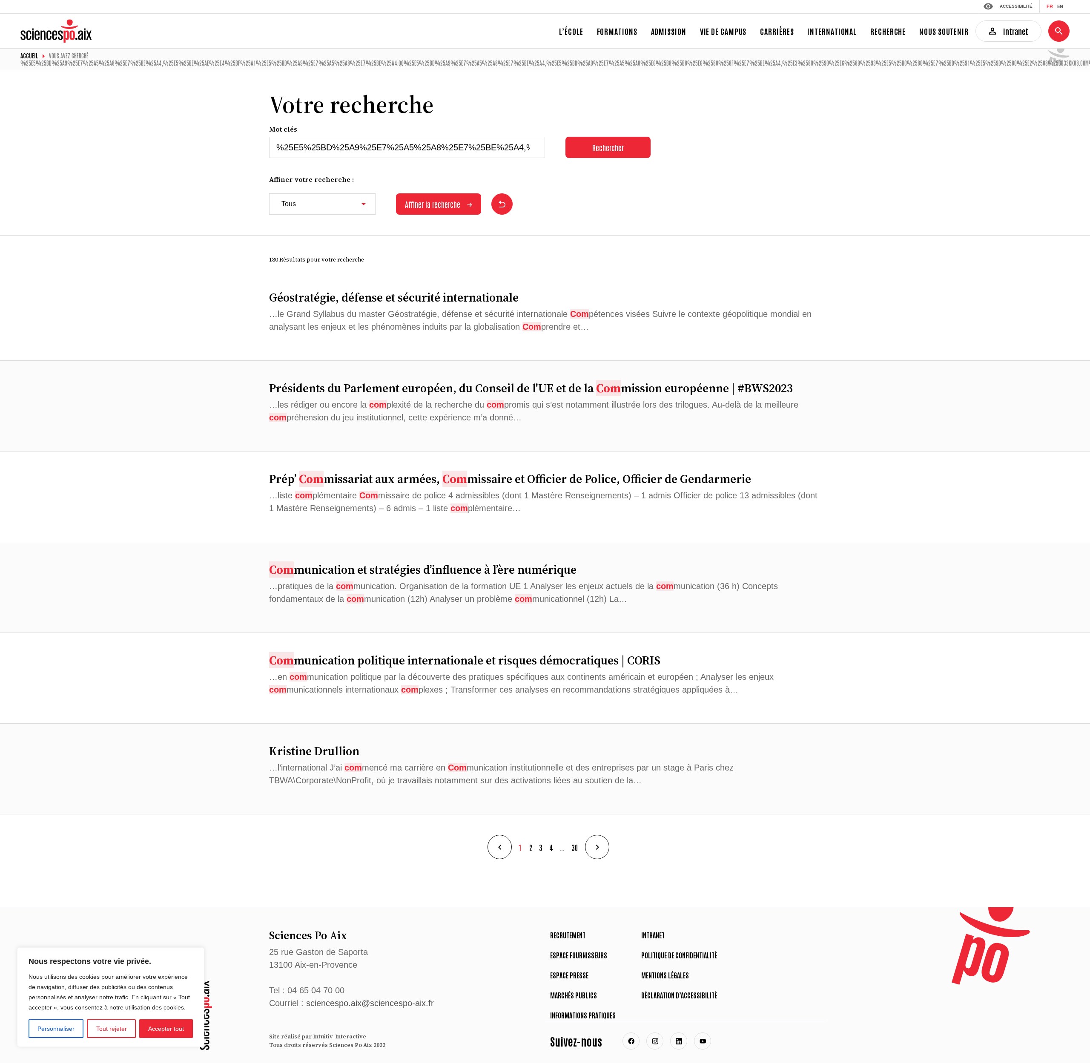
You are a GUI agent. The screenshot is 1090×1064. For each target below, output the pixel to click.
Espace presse (569, 975)
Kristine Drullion (314, 751)
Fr (1050, 6)
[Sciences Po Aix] (205, 1015)
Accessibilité (1016, 6)
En (1060, 6)
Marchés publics (573, 995)
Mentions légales (665, 975)
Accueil (29, 55)
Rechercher (608, 147)
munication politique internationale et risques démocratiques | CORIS (464, 660)
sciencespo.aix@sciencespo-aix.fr (370, 1003)
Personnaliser (56, 1028)
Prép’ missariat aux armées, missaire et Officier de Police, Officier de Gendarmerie (510, 479)
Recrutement (567, 935)
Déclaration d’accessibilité (679, 995)
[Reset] (502, 204)
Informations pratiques (583, 1015)
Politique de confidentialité (679, 955)
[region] (110, 997)
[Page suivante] (597, 847)
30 (574, 847)
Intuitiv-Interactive (339, 1036)
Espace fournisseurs (578, 955)
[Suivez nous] (631, 1041)
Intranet (653, 935)
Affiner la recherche (432, 204)
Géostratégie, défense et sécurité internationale (394, 297)
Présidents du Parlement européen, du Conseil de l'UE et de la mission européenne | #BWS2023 (531, 388)
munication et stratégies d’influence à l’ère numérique (423, 569)
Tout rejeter (111, 1028)
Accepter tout (166, 1028)
